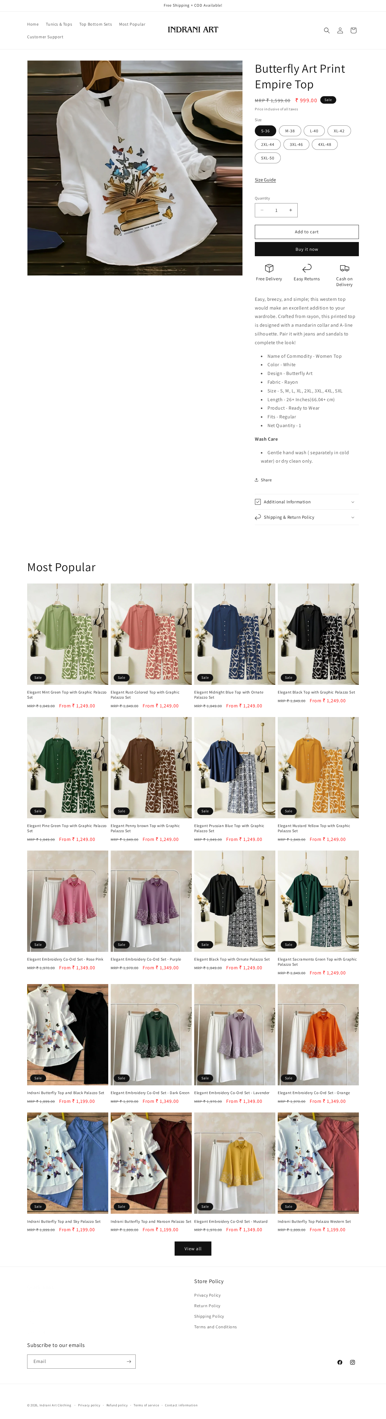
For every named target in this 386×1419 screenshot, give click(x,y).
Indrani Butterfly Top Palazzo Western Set (314, 1221)
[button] (327, 30)
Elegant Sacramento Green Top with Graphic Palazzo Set (317, 962)
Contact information (181, 1405)
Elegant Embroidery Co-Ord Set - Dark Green (150, 1092)
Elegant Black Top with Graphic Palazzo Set (316, 692)
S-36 (265, 131)
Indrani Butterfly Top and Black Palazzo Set (65, 1092)
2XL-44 (267, 144)
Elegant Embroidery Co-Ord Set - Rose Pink (65, 959)
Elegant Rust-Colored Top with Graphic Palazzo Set (145, 695)
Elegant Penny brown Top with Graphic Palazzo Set (145, 828)
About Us (36, 1295)
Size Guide (265, 180)
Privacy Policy (207, 1295)
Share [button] (266, 480)
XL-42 (339, 131)
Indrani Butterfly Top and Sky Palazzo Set (64, 1221)
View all (193, 1248)
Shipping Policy (209, 1316)
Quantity (262, 198)
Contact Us (38, 1305)
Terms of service (146, 1405)
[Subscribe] (128, 1361)
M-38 (290, 131)
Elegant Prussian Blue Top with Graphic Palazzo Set (229, 828)
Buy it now (307, 249)
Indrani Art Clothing (55, 1405)
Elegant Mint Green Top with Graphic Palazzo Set (67, 695)
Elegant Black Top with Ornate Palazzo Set (232, 959)
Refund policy (117, 1405)
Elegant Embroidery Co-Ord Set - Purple (146, 959)
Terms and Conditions (215, 1326)
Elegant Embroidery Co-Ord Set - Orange (314, 1092)
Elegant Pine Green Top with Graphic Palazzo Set (67, 828)
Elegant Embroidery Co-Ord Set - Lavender (232, 1092)
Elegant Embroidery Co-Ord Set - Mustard (230, 1221)
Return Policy (207, 1305)
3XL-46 (296, 144)
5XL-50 (267, 158)
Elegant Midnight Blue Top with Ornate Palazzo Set (228, 695)
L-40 (314, 131)
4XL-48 (324, 144)
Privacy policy (89, 1405)
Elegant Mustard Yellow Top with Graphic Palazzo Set (314, 828)
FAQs (31, 1316)
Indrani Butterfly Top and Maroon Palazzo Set (151, 1221)
